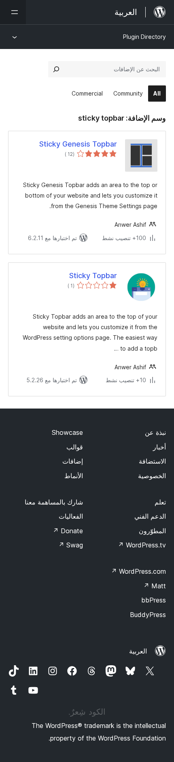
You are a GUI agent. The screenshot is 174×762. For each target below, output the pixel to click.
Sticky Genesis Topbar (78, 144)
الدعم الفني (150, 516)
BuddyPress (148, 615)
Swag (70, 545)
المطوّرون (152, 531)
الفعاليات (71, 516)
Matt (154, 586)
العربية (138, 651)
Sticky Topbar (93, 275)
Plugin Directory (144, 36)
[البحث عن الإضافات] (56, 69)
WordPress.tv (142, 545)
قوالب (74, 447)
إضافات (72, 461)
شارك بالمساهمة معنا (54, 502)
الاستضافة (152, 461)
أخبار (159, 447)
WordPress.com (138, 571)
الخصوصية (152, 476)
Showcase (67, 432)
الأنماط (73, 476)
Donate (68, 531)
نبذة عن (155, 432)
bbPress (153, 600)
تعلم (160, 502)
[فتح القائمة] (13, 12)
